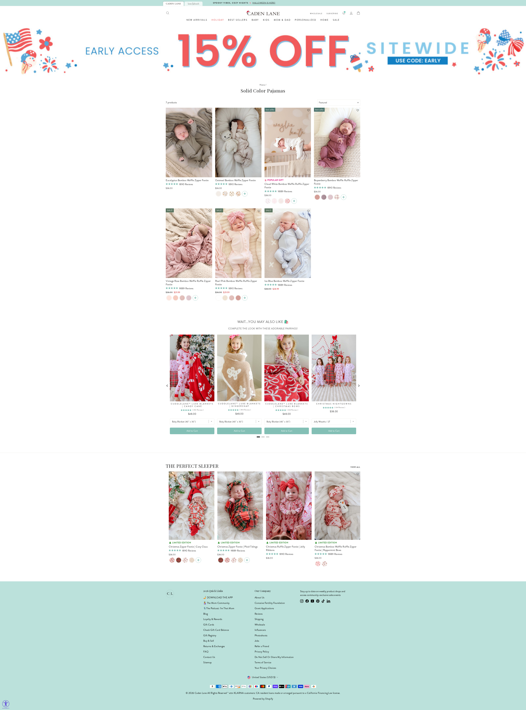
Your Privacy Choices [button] (265, 668)
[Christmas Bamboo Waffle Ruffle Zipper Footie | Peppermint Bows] (318, 563)
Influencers (260, 630)
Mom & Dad (282, 20)
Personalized (305, 20)
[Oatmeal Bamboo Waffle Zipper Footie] (245, 193)
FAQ (205, 651)
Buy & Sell (208, 641)
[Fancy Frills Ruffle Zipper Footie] (274, 201)
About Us (259, 597)
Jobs (257, 641)
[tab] (173, 4)
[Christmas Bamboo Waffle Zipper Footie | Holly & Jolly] (185, 560)
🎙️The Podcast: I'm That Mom (218, 608)
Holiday (217, 20)
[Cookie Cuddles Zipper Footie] (238, 193)
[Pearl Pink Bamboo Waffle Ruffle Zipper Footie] (169, 298)
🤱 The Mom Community (216, 603)
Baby (255, 20)
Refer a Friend (262, 646)
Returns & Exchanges (214, 646)
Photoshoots (261, 635)
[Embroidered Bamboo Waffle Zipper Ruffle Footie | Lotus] (182, 298)
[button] (208, 111)
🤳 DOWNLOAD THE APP (218, 597)
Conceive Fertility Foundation (270, 603)
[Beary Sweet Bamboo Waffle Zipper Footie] (231, 193)
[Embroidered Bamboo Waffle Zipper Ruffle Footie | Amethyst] (324, 197)
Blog (205, 614)
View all (355, 467)
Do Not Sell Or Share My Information (274, 657)
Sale (336, 20)
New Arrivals (196, 20)
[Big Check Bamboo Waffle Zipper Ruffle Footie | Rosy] (337, 197)
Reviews (259, 614)
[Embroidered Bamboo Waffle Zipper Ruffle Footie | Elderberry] (330, 197)
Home (324, 20)
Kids (266, 20)
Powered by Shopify (263, 699)
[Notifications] (344, 13)
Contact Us (209, 657)
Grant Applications (264, 608)
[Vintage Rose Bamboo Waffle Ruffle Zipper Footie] (317, 197)
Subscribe (332, 13)
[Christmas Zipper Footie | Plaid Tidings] (178, 560)
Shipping (259, 619)
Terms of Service (263, 662)
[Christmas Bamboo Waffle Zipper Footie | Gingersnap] (192, 560)
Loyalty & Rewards (212, 619)
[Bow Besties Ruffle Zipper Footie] (287, 201)
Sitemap (207, 662)
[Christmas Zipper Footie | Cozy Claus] (172, 560)
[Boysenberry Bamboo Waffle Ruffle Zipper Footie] (343, 197)
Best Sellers (237, 20)
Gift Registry (209, 635)
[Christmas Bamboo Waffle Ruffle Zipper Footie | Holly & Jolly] (324, 563)
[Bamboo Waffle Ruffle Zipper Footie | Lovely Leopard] (225, 298)
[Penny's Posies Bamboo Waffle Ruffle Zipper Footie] (281, 201)
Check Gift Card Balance (216, 630)
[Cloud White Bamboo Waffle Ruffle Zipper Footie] (294, 201)
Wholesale (316, 13)
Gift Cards (208, 624)
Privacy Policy (262, 651)
